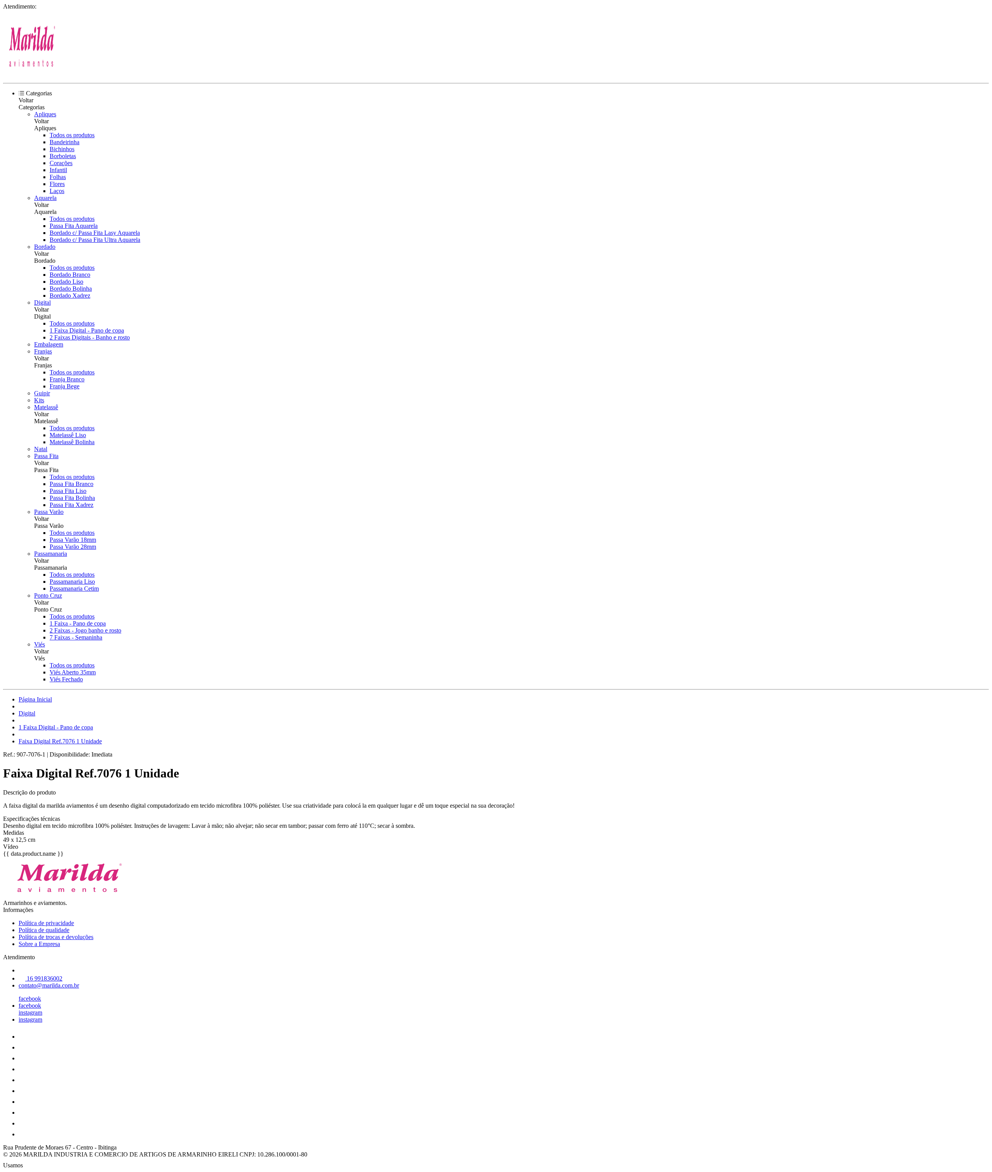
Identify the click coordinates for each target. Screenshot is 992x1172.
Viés (39, 644)
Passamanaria (50, 553)
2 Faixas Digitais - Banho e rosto (90, 337)
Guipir (42, 393)
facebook (30, 998)
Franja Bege (64, 386)
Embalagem (48, 344)
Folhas (58, 177)
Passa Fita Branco (71, 484)
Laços (57, 191)
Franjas (43, 351)
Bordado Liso (66, 281)
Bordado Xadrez (70, 295)
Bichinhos (62, 149)
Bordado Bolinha (71, 288)
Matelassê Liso (68, 435)
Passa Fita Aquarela (74, 225)
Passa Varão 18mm (73, 539)
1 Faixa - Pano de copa (78, 623)
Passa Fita (46, 456)
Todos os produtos (72, 135)
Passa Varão (49, 511)
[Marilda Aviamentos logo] (32, 73)
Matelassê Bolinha (72, 442)
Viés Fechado (66, 679)
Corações (61, 163)
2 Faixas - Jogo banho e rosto (85, 630)
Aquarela (45, 198)
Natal (40, 449)
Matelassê (46, 407)
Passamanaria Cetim (74, 588)
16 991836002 (43, 978)
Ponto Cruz (48, 595)
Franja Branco (67, 379)
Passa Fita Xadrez (71, 505)
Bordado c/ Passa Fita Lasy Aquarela (95, 232)
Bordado (44, 246)
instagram (30, 1012)
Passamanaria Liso (72, 581)
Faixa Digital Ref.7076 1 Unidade (60, 741)
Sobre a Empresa (39, 944)
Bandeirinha (64, 142)
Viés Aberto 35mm (73, 672)
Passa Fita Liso (68, 491)
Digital (42, 302)
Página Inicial (35, 699)
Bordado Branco (70, 274)
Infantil (58, 170)
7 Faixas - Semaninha (76, 637)
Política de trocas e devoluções (56, 937)
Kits (39, 400)
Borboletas (63, 156)
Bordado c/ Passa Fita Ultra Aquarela (95, 239)
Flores (57, 184)
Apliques (45, 114)
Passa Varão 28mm (73, 546)
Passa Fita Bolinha (72, 498)
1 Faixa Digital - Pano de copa (87, 330)
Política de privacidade (46, 923)
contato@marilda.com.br (49, 985)
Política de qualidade (44, 930)
